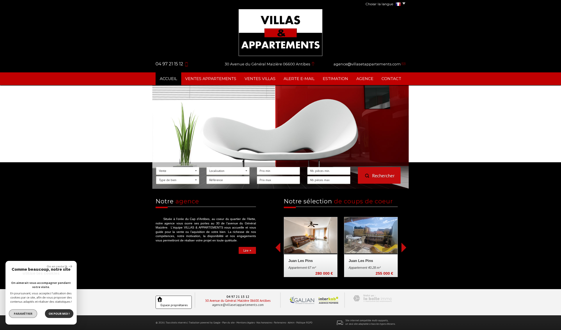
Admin (291, 322)
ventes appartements (210, 78)
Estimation (335, 78)
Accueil (168, 78)
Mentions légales (245, 322)
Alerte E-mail (299, 78)
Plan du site (228, 322)
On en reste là (57, 266)
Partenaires (280, 322)
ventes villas (260, 78)
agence (364, 78)
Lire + (247, 250)
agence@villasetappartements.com (367, 64)
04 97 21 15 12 (237, 296)
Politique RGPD (304, 322)
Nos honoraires (264, 322)
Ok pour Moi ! (59, 314)
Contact (391, 78)
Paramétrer (23, 314)
